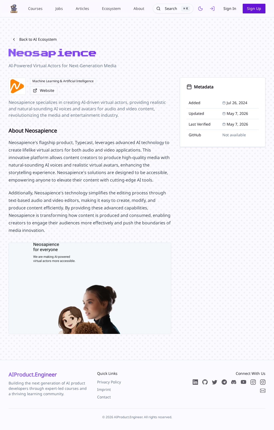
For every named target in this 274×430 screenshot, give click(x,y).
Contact (104, 396)
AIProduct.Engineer (33, 374)
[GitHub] (205, 382)
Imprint (104, 389)
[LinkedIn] (195, 382)
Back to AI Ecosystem (38, 39)
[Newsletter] (262, 390)
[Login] (212, 8)
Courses (35, 8)
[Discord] (234, 382)
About (139, 8)
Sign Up (254, 8)
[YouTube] (243, 382)
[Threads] (253, 382)
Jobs (59, 8)
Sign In (229, 8)
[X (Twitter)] (214, 382)
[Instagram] (262, 382)
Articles (82, 8)
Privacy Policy (109, 381)
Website (47, 90)
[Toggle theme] (200, 8)
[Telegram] (224, 382)
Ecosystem (111, 8)
